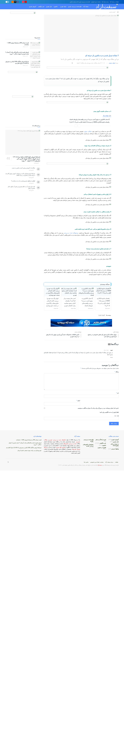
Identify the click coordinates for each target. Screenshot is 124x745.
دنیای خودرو (63, 6)
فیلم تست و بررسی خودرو (74, 6)
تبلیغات (116, 462)
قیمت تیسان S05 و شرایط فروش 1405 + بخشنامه (28, 439)
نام (117, 393)
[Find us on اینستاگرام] (23, 2)
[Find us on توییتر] (15, 2)
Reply (111, 357)
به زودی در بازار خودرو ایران (115, 444)
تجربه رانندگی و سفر (101, 439)
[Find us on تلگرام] (20, 2)
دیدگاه (117, 372)
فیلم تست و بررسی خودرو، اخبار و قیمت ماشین (80, 1)
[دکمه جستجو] (6, 6)
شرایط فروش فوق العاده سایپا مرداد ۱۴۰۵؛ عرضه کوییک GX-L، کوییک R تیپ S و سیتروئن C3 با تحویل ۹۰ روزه (26, 159)
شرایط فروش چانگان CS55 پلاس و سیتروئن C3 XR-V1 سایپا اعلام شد (23, 447)
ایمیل (78, 400)
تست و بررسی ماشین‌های (65, 443)
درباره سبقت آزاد (105, 1)
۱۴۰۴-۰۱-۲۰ (102, 63)
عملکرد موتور (88, 131)
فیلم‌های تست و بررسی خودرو (57, 439)
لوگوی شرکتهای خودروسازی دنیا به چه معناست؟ (23, 181)
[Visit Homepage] (105, 6)
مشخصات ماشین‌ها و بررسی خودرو (88, 445)
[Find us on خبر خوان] (12, 2)
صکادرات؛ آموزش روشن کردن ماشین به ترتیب (23, 168)
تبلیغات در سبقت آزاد (114, 1)
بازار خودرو (49, 6)
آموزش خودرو (32, 6)
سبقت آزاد (85, 6)
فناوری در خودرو (102, 447)
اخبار (50, 447)
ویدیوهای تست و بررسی (71, 233)
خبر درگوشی (41, 6)
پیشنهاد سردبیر (115, 449)
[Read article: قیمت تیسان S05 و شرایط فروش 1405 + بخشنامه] (35, 45)
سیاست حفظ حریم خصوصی (97, 462)
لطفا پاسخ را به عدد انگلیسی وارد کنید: (109, 412)
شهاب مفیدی (112, 63)
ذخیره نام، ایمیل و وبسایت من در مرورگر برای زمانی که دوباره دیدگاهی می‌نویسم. (98, 408)
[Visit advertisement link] (77, 70)
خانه (118, 12)
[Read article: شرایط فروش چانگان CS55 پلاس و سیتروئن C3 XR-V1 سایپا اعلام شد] (35, 64)
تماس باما (86, 462)
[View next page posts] (76, 126)
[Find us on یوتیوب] (26, 2)
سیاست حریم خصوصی (96, 1)
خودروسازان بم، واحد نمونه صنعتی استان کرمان (29, 450)
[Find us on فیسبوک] (18, 2)
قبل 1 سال (106, 350)
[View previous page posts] (79, 126)
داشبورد (56, 6)
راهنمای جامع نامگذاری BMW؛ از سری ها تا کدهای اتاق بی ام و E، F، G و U (89, 122)
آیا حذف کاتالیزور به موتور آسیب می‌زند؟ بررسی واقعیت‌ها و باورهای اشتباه (89, 119)
